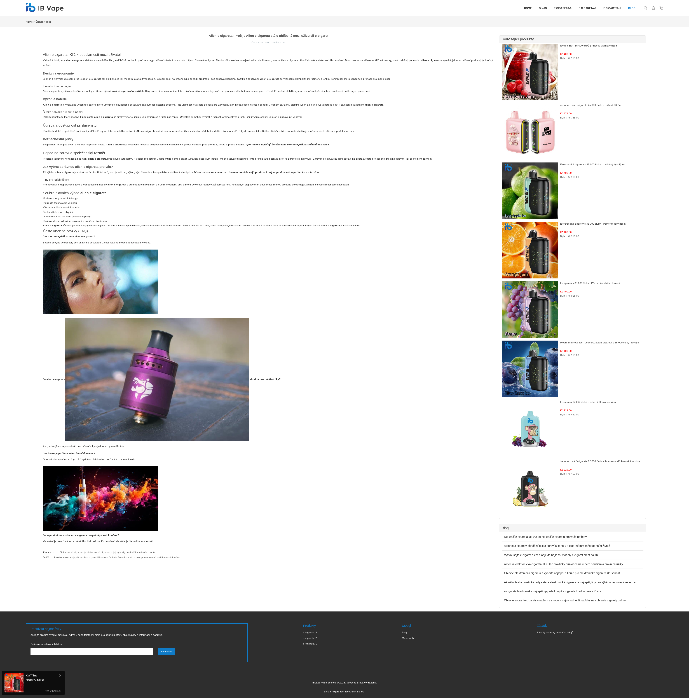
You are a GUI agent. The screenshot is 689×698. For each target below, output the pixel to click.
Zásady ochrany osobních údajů (555, 632)
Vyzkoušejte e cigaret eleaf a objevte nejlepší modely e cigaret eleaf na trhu (551, 555)
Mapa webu (408, 638)
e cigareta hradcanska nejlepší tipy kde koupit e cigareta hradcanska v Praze (552, 591)
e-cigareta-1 (310, 643)
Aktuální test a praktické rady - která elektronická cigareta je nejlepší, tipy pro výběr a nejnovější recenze (570, 582)
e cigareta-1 (612, 8)
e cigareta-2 (587, 8)
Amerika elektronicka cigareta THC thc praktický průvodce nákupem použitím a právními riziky (563, 564)
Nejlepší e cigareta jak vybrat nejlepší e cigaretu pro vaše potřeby (545, 536)
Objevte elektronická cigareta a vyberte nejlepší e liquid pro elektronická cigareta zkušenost (562, 573)
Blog (632, 8)
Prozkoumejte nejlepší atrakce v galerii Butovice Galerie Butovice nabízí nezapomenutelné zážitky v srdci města (117, 557)
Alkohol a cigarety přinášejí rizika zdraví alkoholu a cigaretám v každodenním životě (557, 545)
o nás (543, 8)
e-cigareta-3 (310, 632)
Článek (39, 21)
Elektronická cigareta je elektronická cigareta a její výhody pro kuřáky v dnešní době (107, 552)
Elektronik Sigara (354, 691)
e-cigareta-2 (310, 638)
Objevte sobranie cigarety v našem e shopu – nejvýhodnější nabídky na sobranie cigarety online (565, 600)
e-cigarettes (337, 691)
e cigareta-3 (562, 8)
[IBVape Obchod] (45, 10)
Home (528, 8)
